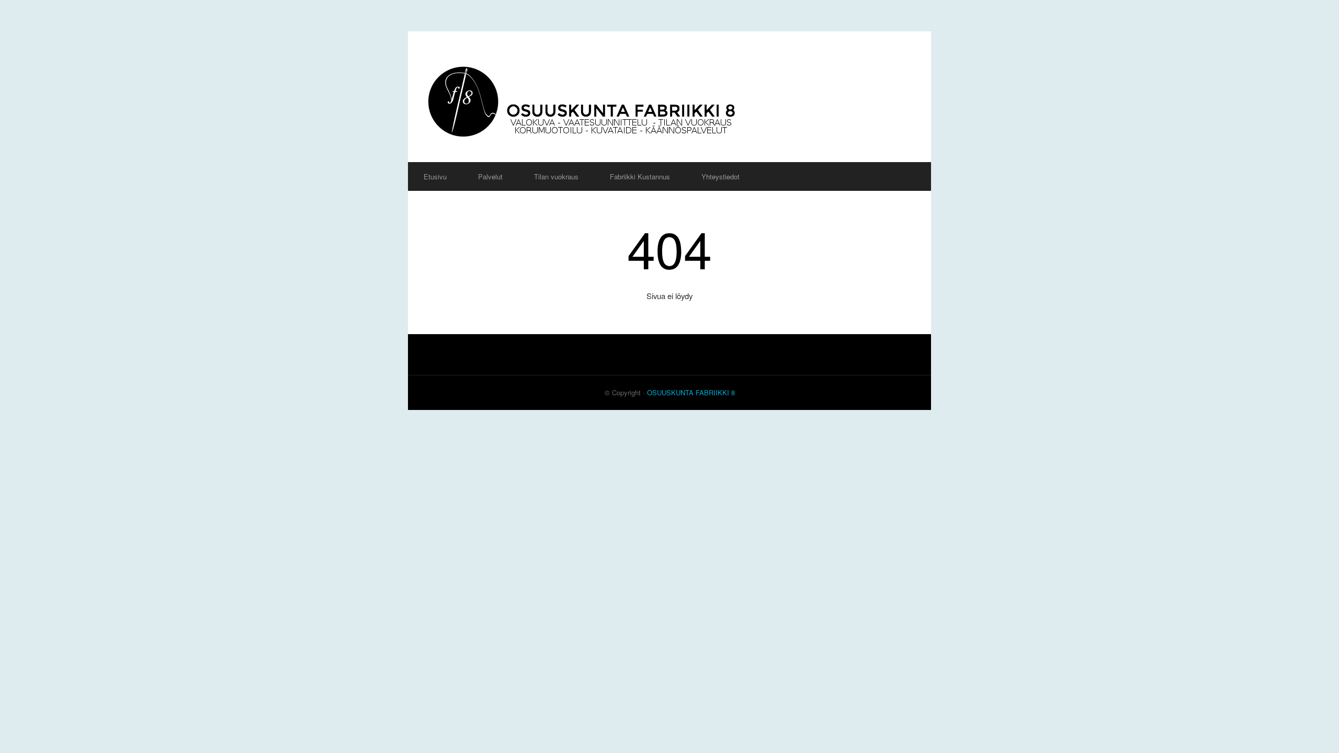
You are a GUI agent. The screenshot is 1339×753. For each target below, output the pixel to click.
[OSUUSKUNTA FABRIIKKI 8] (669, 96)
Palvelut (490, 176)
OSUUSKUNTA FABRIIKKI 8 (691, 392)
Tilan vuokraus (556, 176)
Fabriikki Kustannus (640, 176)
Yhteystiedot (720, 176)
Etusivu (435, 176)
